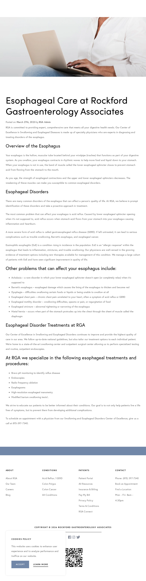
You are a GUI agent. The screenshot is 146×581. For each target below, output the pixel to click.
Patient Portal (86, 478)
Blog (8, 494)
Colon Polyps (49, 483)
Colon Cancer (49, 489)
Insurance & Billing (88, 489)
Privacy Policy (86, 500)
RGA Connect (86, 511)
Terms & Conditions (89, 506)
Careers (10, 489)
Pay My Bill (84, 494)
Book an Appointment (126, 483)
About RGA (11, 478)
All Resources (86, 483)
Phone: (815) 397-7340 (127, 478)
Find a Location (123, 489)
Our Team (10, 483)
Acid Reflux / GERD (52, 478)
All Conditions (49, 494)
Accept (20, 564)
